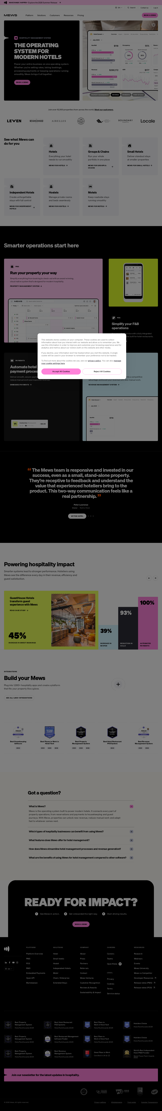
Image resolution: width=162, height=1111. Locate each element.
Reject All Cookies (102, 371)
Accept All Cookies (61, 371)
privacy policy (94, 361)
